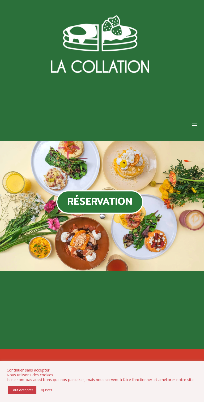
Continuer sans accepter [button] (28, 370)
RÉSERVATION (99, 201)
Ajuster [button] (46, 389)
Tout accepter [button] (22, 389)
